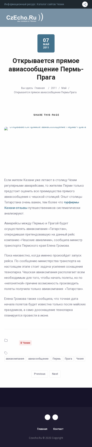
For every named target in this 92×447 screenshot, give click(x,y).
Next (55, 373)
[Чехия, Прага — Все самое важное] (24, 17)
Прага (68, 358)
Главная (40, 88)
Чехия (80, 358)
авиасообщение (38, 358)
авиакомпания (15, 358)
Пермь (57, 358)
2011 (54, 88)
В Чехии (25, 342)
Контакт (58, 429)
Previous (39, 373)
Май (64, 88)
